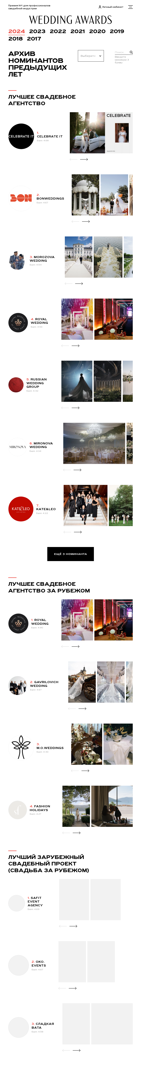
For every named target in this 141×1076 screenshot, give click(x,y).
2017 (34, 38)
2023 (37, 31)
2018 (15, 38)
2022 (58, 31)
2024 (16, 31)
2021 (77, 31)
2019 (117, 31)
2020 (97, 31)
